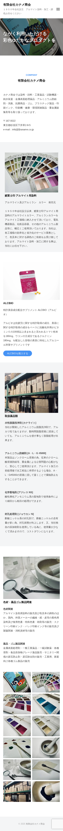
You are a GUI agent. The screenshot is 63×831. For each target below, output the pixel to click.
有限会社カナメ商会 (17, 4)
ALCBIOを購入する (17, 353)
